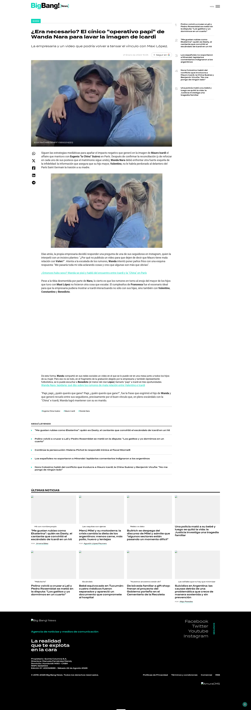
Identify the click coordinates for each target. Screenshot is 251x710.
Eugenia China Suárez (51, 411)
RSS (217, 675)
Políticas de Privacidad (155, 675)
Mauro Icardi (70, 411)
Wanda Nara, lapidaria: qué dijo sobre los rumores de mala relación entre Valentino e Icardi (93, 385)
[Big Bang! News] (50, 6)
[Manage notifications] (245, 704)
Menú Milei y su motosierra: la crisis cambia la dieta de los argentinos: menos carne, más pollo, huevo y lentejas (100, 535)
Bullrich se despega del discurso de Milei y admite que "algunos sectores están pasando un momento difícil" (148, 535)
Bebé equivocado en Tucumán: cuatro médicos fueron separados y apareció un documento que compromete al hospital (101, 591)
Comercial (206, 675)
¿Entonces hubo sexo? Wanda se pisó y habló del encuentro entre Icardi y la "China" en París (94, 273)
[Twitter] (33, 160)
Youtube (198, 631)
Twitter (200, 626)
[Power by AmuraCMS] (210, 683)
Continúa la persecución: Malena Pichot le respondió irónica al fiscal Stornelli (82, 450)
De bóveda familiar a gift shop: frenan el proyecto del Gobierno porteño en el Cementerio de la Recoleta (148, 590)
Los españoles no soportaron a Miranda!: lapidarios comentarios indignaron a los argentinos (92, 458)
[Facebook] (33, 168)
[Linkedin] (33, 175)
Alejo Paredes (186, 601)
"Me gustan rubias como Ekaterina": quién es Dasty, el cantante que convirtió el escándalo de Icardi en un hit (102, 430)
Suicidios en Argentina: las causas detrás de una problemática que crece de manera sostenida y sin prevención (194, 591)
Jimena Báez (42, 543)
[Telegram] (33, 182)
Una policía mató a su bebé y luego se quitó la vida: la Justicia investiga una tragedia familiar (196, 92)
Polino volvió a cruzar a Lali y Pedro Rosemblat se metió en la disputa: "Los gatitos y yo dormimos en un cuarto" (99, 440)
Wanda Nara (84, 411)
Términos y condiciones (184, 675)
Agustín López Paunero (95, 543)
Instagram (196, 636)
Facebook (196, 621)
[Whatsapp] (33, 153)
